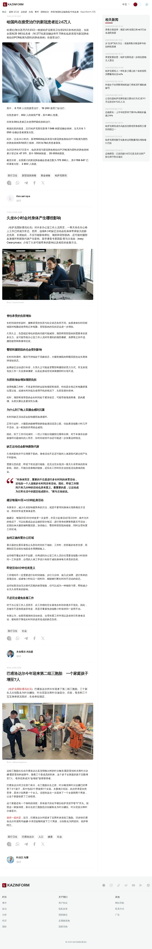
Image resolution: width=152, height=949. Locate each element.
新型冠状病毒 (29, 175)
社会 (24, 631)
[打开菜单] (147, 4)
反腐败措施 (64, 920)
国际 (4, 926)
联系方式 (119, 908)
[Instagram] (9, 183)
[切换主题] (137, 4)
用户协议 (63, 902)
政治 (4, 908)
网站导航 (119, 902)
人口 (40, 836)
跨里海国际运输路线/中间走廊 (65, 12)
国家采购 (63, 926)
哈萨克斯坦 (61, 175)
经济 (4, 920)
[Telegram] (26, 183)
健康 (50, 836)
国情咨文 (45, 12)
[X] (43, 183)
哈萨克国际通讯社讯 (20, 688)
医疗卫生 (12, 175)
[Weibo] (126, 885)
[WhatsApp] (17, 183)
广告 (117, 914)
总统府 (24, 12)
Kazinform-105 (87, 12)
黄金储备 (45, 175)
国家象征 (63, 914)
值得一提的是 (14, 817)
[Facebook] (34, 183)
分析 (4, 914)
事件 (37, 12)
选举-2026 (14, 12)
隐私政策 (63, 908)
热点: (4, 12)
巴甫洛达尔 (28, 836)
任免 (31, 12)
